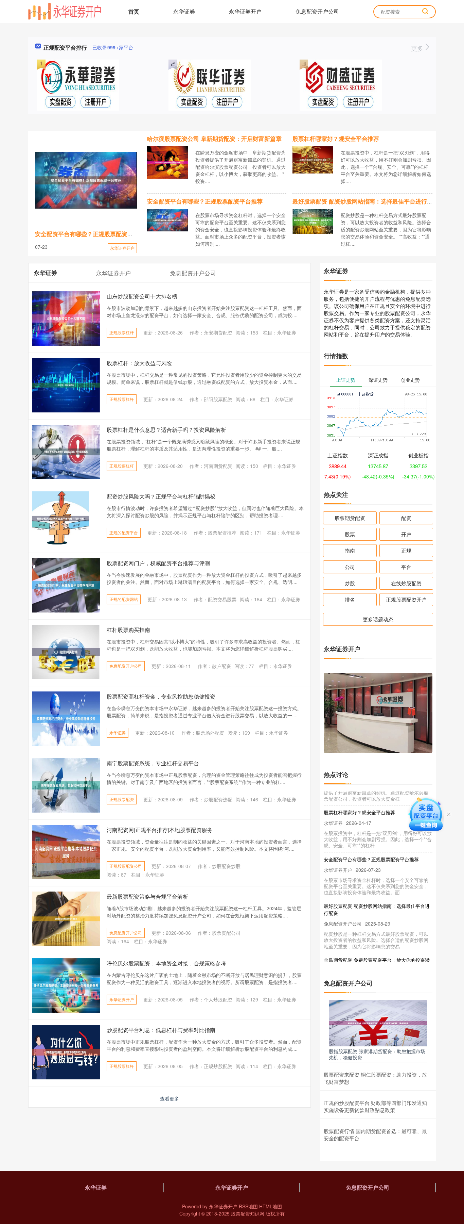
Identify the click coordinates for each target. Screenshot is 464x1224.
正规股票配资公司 (125, 866)
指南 (350, 550)
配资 (406, 517)
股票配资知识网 (247, 1213)
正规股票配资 (121, 799)
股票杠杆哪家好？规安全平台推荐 (335, 138)
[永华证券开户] (64, 10)
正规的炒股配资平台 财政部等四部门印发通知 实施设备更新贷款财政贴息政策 (375, 1106)
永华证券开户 (245, 11)
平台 (406, 566)
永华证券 (184, 11)
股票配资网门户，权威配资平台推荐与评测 (158, 563)
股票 (350, 534)
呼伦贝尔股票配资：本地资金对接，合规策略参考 (166, 963)
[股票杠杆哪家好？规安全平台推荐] (312, 159)
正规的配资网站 (123, 599)
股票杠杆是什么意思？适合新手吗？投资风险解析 (166, 430)
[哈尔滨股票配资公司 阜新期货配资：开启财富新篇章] (167, 161)
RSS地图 (248, 1206)
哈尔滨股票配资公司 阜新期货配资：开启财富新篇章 (214, 138)
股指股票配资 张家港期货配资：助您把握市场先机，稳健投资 (377, 1054)
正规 (406, 550)
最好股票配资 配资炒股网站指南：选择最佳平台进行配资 (365, 201)
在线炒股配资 (406, 583)
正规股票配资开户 (406, 599)
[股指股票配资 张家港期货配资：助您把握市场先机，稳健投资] (378, 1022)
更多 (418, 48)
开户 (406, 534)
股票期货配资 (350, 517)
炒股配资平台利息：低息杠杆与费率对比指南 (161, 1030)
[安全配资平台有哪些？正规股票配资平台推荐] (86, 180)
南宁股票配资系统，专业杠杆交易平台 (153, 763)
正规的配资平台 (123, 532)
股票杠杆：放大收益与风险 (139, 363)
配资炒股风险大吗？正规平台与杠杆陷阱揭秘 (161, 496)
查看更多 (169, 1098)
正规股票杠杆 (121, 332)
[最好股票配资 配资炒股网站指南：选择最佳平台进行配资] (312, 220)
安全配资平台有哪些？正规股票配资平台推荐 (92, 234)
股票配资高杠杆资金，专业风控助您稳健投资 (161, 696)
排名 (350, 599)
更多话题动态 (378, 619)
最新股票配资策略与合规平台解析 (147, 896)
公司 (350, 566)
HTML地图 (270, 1206)
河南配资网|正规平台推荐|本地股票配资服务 (160, 830)
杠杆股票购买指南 (128, 630)
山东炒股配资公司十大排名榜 (142, 296)
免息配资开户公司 (317, 11)
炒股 (350, 583)
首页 (133, 11)
